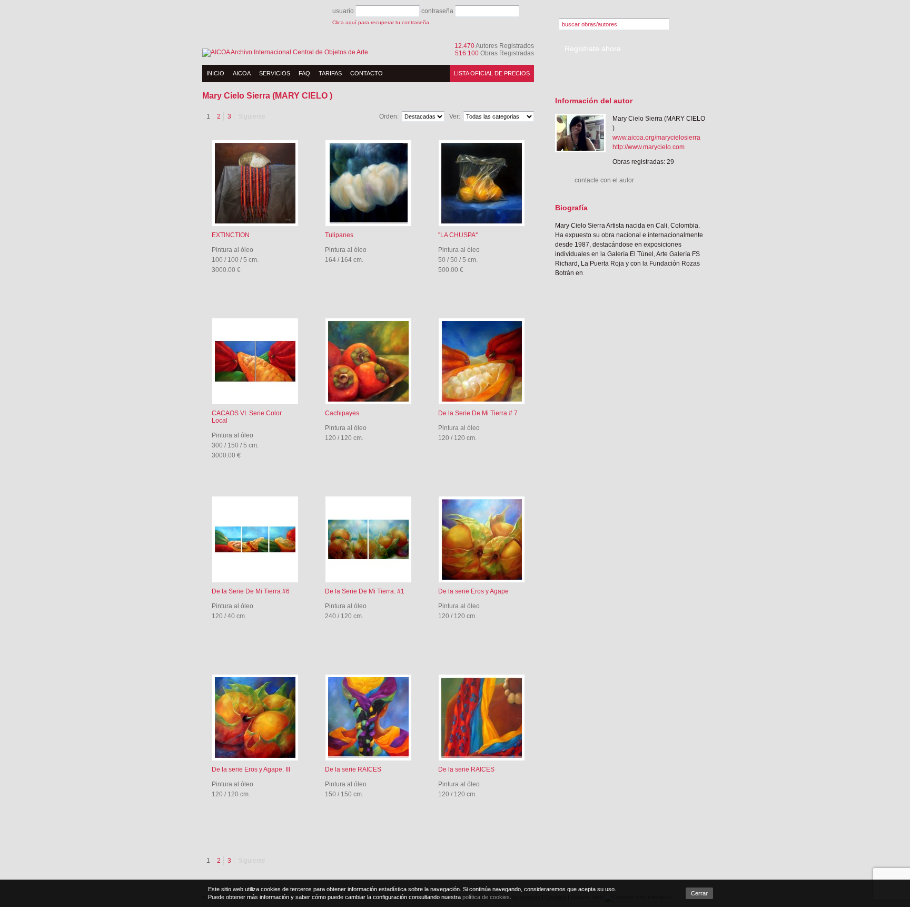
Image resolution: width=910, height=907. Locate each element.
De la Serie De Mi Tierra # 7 (478, 413)
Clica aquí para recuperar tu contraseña (380, 22)
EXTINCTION (231, 235)
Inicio (215, 73)
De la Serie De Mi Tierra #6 (251, 591)
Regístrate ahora (593, 48)
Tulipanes (339, 235)
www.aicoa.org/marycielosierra (656, 137)
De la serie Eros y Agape (473, 591)
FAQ (304, 73)
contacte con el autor (604, 180)
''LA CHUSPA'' (458, 235)
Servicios (274, 73)
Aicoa (242, 73)
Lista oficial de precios (492, 73)
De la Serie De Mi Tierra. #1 (364, 591)
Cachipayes (342, 413)
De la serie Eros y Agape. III (251, 769)
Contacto (366, 73)
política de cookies (486, 897)
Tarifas (330, 73)
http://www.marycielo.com (648, 147)
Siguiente (251, 116)
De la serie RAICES (353, 769)
